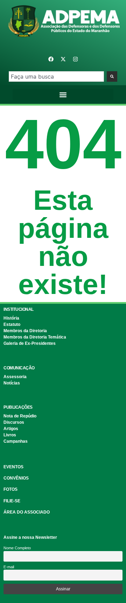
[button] (63, 94)
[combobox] (56, 76)
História (11, 318)
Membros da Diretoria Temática (35, 337)
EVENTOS (13, 466)
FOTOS (11, 489)
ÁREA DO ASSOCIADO (27, 512)
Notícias (12, 383)
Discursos (14, 422)
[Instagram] (75, 59)
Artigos (11, 428)
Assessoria (15, 376)
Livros (10, 435)
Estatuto (12, 324)
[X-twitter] (63, 59)
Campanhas (16, 441)
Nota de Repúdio (20, 416)
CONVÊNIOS (16, 478)
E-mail (9, 567)
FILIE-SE (12, 500)
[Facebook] (51, 59)
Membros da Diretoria (25, 330)
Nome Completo (17, 548)
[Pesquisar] (112, 76)
